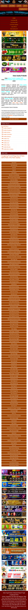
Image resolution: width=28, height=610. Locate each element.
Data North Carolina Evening (14, 356)
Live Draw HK (14, 20)
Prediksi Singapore (7, 128)
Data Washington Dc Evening (14, 309)
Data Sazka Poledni (20, 76)
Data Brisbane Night (14, 425)
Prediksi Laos (6, 142)
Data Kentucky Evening (14, 351)
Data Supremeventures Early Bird (14, 415)
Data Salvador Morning (14, 239)
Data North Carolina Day (14, 242)
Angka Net (8, 596)
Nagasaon (21, 596)
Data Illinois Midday (14, 219)
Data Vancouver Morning (14, 336)
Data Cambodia (14, 361)
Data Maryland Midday (14, 462)
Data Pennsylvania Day (14, 217)
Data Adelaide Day (14, 383)
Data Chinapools (14, 393)
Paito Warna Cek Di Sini (14, 119)
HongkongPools (19, 603)
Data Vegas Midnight (14, 395)
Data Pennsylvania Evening (14, 274)
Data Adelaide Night (14, 438)
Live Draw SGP (14, 22)
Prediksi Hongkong (7, 130)
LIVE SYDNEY (12, 5)
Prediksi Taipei (6, 144)
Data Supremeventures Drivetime (14, 261)
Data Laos (14, 445)
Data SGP (14, 167)
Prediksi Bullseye (7, 136)
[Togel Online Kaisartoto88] (14, 527)
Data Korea (14, 433)
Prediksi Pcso (6, 138)
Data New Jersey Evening (14, 304)
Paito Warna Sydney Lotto (20, 606)
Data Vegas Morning (14, 457)
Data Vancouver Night (14, 430)
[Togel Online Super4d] (14, 46)
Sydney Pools (4, 5)
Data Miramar (14, 284)
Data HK (14, 170)
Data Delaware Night (14, 306)
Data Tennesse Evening (14, 286)
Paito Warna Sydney (9, 598)
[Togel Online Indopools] (14, 575)
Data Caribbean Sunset (14, 264)
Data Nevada (14, 420)
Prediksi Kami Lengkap (8, 149)
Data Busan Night (14, 410)
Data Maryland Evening (14, 314)
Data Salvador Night (14, 371)
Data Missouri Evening (14, 333)
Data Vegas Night (14, 368)
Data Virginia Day (14, 234)
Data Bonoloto (14, 247)
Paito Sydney (16, 158)
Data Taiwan (14, 423)
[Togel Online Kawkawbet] (14, 490)
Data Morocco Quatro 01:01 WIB (14, 187)
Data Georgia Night (14, 358)
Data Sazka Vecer (14, 237)
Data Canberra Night (14, 418)
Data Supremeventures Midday (14, 192)
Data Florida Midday (14, 214)
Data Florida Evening (14, 321)
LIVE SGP (19, 5)
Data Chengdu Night (14, 450)
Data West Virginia (14, 269)
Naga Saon (16, 156)
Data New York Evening (14, 296)
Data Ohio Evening (14, 291)
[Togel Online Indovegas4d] (14, 587)
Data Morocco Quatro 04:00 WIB (14, 252)
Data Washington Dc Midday (14, 224)
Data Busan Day (14, 388)
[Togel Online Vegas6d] (14, 496)
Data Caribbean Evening (14, 316)
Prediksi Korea (6, 140)
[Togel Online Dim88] (14, 39)
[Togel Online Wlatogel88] (14, 514)
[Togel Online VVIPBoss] (14, 33)
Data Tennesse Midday (14, 207)
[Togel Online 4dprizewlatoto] (14, 520)
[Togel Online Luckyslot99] (14, 539)
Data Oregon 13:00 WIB (14, 373)
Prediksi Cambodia (7, 134)
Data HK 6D (14, 26)
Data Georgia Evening (14, 281)
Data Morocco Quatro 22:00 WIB (14, 440)
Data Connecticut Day (14, 227)
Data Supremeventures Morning (14, 452)
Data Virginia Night (14, 348)
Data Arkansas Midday (14, 232)
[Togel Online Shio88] (14, 581)
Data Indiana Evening (14, 346)
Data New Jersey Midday (14, 175)
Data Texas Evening (14, 276)
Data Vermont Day (14, 197)
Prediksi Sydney (6, 132)
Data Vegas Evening (14, 324)
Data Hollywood (14, 381)
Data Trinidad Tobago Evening (14, 266)
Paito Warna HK (14, 596)
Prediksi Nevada (6, 147)
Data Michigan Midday (14, 465)
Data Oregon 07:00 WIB (14, 279)
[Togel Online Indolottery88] (14, 563)
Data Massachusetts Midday (14, 185)
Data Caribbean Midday (14, 194)
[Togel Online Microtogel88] (14, 472)
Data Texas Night (14, 353)
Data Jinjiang (14, 328)
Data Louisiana (14, 343)
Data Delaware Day (14, 229)
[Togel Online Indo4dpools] (14, 533)
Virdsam (4, 596)
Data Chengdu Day (14, 398)
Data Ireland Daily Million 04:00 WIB (14, 256)
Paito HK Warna (4, 126)
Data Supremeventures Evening (14, 319)
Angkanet (23, 601)
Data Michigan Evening (14, 289)
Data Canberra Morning (14, 301)
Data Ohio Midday (14, 180)
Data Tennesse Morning (14, 448)
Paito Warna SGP (18, 598)
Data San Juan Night (14, 376)
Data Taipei (14, 460)
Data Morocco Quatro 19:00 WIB (14, 408)
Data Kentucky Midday (14, 204)
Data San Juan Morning (14, 249)
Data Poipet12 (14, 366)
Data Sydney (14, 172)
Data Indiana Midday (14, 202)
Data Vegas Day (14, 259)
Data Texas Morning (14, 455)
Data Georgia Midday (14, 182)
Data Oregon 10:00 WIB (14, 331)
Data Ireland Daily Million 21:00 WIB (14, 428)
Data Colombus (14, 400)
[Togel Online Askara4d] (14, 502)
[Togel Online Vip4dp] (14, 545)
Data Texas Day (14, 209)
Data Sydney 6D (14, 29)
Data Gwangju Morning (14, 341)
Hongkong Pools (23, 9)
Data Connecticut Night (14, 338)
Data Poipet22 (14, 443)
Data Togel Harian (17, 102)
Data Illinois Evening (14, 326)
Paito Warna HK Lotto (17, 604)
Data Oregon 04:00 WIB (14, 254)
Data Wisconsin (14, 294)
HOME (14, 18)
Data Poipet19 (14, 405)
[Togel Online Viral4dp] (14, 70)
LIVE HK (25, 5)
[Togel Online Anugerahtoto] (14, 557)
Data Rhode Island (14, 212)
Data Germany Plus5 (14, 199)
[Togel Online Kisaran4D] (14, 52)
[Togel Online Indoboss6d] (14, 478)
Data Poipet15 (14, 386)
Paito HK (8, 158)
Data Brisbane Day (14, 378)
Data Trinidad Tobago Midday (14, 177)
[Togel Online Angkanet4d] (14, 569)
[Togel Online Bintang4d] (14, 508)
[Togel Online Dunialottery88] (14, 551)
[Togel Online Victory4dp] (14, 484)
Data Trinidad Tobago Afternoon (14, 244)
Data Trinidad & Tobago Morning (14, 435)
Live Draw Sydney (14, 24)
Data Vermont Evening (14, 271)
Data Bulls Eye (14, 363)
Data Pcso (14, 413)
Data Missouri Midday (14, 222)
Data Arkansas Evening (14, 311)
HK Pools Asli (14, 607)
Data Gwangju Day (14, 390)
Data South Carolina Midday (14, 189)
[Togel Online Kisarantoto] (14, 58)
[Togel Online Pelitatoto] (14, 64)
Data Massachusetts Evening (14, 299)
